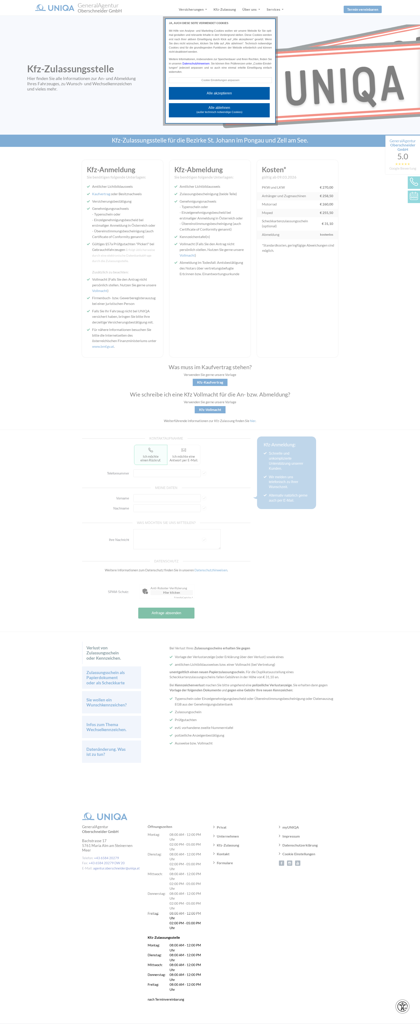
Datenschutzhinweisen (196, 63)
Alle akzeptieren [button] (219, 93)
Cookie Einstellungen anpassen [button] (220, 80)
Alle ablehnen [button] (219, 110)
